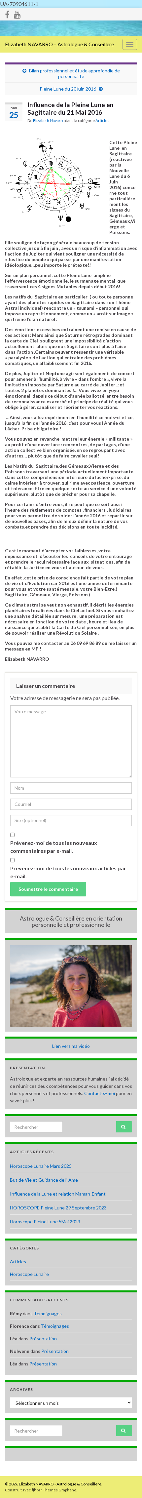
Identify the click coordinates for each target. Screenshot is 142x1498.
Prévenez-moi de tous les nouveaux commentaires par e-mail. (53, 847)
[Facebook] (7, 13)
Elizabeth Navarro (48, 120)
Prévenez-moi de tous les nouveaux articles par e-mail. (68, 872)
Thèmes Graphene (59, 1489)
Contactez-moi (99, 1093)
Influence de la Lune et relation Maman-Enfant (58, 1194)
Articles (102, 120)
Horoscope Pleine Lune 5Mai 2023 (45, 1221)
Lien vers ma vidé (69, 1046)
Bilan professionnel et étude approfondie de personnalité (74, 73)
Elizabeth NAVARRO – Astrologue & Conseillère (59, 44)
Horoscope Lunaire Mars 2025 (41, 1166)
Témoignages (48, 1313)
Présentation (43, 1338)
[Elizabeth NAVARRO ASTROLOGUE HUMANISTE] (17, 13)
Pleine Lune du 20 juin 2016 (68, 89)
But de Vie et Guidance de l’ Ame (44, 1180)
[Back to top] (127, 1483)
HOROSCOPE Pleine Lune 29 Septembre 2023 (58, 1207)
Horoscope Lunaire (29, 1274)
